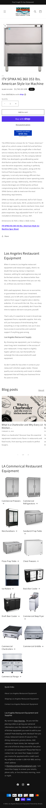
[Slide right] (28, 454)
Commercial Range (10, 676)
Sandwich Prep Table (32, 531)
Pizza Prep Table (9, 561)
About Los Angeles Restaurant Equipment (21, 693)
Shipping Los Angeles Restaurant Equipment (22, 699)
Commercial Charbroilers (7, 647)
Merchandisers (8, 531)
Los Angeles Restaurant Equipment (19, 804)
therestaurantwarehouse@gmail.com (21, 766)
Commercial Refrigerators (29, 502)
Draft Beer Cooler (9, 616)
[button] (4, 11)
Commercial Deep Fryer (33, 616)
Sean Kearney (19, 721)
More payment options (23, 125)
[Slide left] (17, 454)
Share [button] (6, 236)
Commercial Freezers (11, 501)
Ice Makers (6, 588)
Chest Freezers (29, 561)
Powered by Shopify (36, 804)
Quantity (5, 99)
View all (41, 390)
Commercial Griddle (32, 646)
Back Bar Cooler (30, 588)
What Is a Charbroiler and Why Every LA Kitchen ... (22, 426)
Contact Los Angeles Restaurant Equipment (21, 704)
